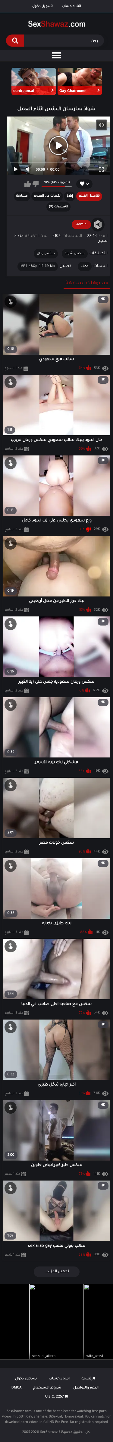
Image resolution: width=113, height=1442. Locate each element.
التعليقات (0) (58, 207)
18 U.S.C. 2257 (56, 1397)
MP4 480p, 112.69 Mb (37, 266)
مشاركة (22, 196)
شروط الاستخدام (47, 1388)
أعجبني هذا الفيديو (27, 184)
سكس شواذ (75, 253)
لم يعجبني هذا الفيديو (35, 184)
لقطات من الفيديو (47, 196)
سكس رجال (46, 253)
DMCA (16, 1388)
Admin (81, 224)
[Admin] (98, 225)
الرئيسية (88, 1379)
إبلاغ (70, 196)
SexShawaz (49, 1432)
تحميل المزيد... (56, 1272)
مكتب (85, 266)
